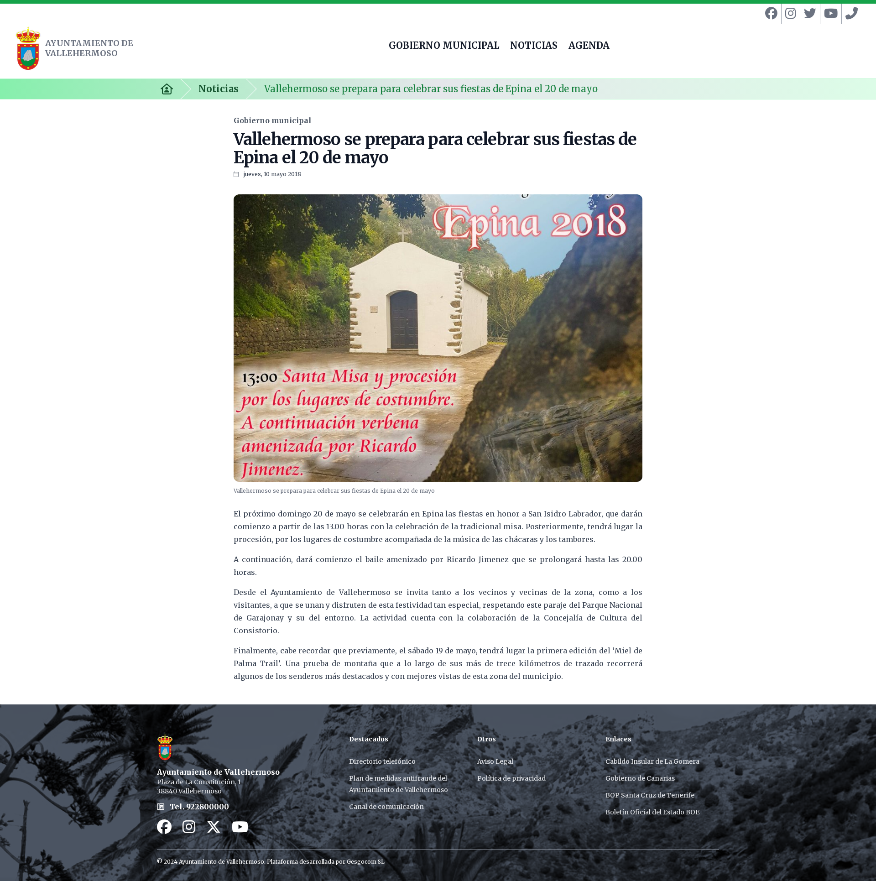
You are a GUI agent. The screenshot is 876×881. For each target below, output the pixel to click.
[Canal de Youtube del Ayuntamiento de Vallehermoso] (829, 13)
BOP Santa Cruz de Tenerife (649, 795)
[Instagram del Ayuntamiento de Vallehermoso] (789, 13)
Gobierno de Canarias (640, 778)
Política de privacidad (511, 778)
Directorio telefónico (382, 761)
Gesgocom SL (366, 861)
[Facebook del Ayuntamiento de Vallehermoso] (769, 13)
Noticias (218, 88)
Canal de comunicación (386, 807)
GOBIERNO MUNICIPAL (444, 46)
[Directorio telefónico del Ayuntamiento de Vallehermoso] (850, 13)
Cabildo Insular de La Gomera (652, 761)
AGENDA (589, 46)
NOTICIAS (534, 46)
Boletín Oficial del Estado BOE (652, 812)
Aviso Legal (495, 761)
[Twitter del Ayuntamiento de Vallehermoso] (808, 13)
